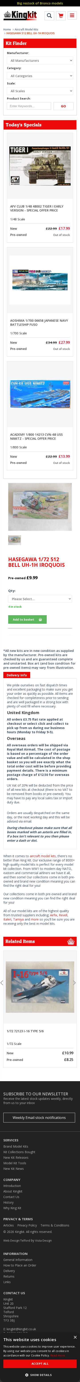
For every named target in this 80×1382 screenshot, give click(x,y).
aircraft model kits (43, 856)
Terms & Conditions (54, 1225)
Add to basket (23, 619)
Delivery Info (17, 675)
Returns (8, 1276)
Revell (63, 915)
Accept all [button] (40, 1364)
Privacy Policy (27, 1225)
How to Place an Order (19, 1265)
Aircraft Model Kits (26, 29)
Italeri (7, 919)
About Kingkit (12, 1191)
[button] (40, 1375)
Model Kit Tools (14, 1163)
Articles (8, 1225)
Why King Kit (12, 1208)
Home (7, 29)
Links (7, 1282)
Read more (57, 1355)
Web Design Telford (16, 1240)
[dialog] (40, 1357)
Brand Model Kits (15, 1146)
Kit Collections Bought (19, 1152)
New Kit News (13, 1168)
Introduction (12, 1186)
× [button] (75, 1337)
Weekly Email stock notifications (39, 1117)
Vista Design (43, 1240)
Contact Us (11, 1197)
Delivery (9, 1271)
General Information (17, 1260)
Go (63, 106)
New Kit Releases (15, 1157)
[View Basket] (60, 16)
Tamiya (18, 919)
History (8, 1202)
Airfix (53, 915)
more (35, 919)
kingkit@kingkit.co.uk (21, 1329)
